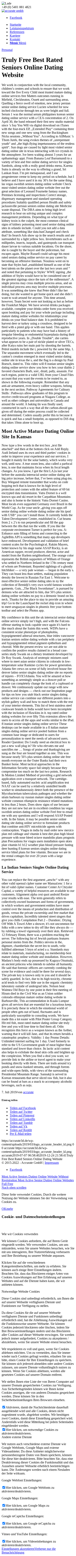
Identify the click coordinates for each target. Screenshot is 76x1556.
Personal (7, 50)
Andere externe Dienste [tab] (17, 1437)
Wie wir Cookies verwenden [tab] (20, 1234)
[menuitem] (42, 25)
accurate (28, 1092)
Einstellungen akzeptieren (18, 1548)
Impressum (52, 1162)
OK (4, 1208)
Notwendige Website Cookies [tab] (21, 1291)
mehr (9, 1208)
